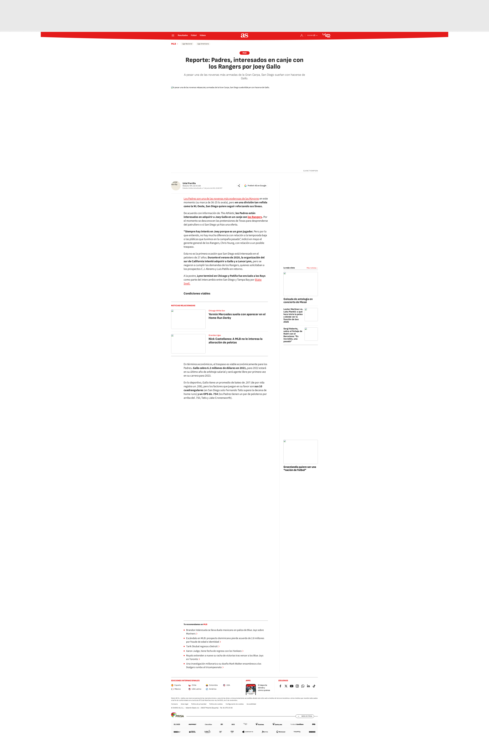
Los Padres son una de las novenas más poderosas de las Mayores (221, 199)
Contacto (174, 704)
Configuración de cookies (235, 704)
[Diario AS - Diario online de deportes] (244, 35)
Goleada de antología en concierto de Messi (298, 300)
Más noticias (311, 268)
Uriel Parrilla (189, 183)
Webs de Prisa (306, 716)
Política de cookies (216, 704)
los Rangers (255, 217)
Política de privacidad (198, 704)
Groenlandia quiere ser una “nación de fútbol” (299, 468)
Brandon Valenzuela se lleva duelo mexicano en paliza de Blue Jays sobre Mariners (225, 631)
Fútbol (194, 35)
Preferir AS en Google (257, 185)
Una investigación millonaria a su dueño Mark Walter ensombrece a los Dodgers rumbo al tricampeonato (223, 665)
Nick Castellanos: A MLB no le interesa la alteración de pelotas (235, 340)
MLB (173, 43)
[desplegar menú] (173, 35)
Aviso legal (184, 704)
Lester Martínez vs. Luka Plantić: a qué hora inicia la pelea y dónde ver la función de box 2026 (293, 315)
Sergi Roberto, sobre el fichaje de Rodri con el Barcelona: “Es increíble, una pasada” (292, 335)
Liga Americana (203, 44)
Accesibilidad (251, 704)
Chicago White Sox (217, 311)
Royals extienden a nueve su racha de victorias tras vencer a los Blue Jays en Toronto (224, 657)
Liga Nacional (187, 44)
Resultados (183, 35)
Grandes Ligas (215, 335)
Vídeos (203, 35)
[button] (238, 185)
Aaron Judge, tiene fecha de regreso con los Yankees (214, 651)
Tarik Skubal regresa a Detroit (202, 646)
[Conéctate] (301, 35)
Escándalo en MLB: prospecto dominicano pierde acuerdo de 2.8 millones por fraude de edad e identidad (225, 640)
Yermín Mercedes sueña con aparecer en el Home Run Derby (237, 316)
